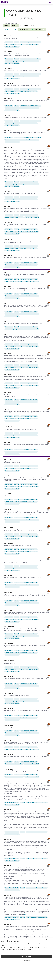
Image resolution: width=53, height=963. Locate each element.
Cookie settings (26, 952)
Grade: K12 (22, 802)
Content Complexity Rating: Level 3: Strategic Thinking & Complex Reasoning (21, 44)
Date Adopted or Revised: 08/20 (12, 804)
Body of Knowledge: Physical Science (29, 499)
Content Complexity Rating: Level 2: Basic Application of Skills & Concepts (21, 91)
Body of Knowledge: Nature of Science (29, 181)
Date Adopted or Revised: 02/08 (12, 46)
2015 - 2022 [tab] (6, 25)
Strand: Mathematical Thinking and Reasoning (37, 802)
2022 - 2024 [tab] (15, 25)
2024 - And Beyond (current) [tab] (27, 25)
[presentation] (6, 25)
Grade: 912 (16, 42)
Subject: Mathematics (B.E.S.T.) (11, 802)
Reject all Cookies (26, 960)
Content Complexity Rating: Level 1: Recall (14, 217)
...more (24, 799)
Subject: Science (8, 42)
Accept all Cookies (26, 956)
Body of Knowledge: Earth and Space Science (31, 42)
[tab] (10, 29)
